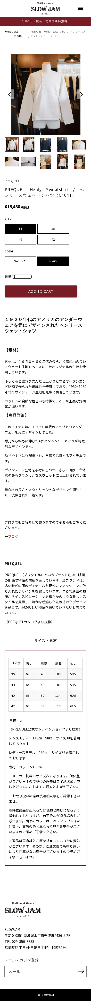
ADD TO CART (41, 291)
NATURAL (20, 261)
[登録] (81, 971)
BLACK (53, 261)
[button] (9, 94)
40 (20, 239)
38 (53, 228)
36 (20, 228)
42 (53, 239)
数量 (8, 276)
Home (8, 31)
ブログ (13, 536)
